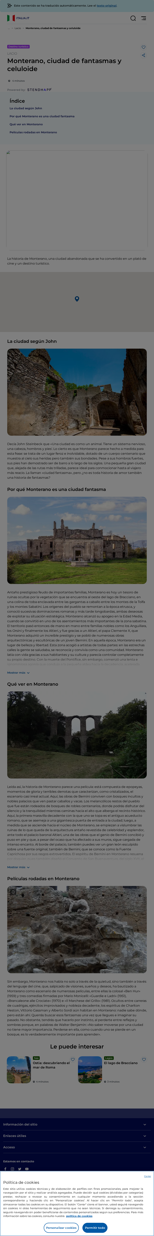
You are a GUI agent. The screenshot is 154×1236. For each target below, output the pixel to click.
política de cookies (79, 1216)
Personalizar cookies (61, 1228)
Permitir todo (95, 1228)
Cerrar (147, 1176)
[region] (77, 1203)
